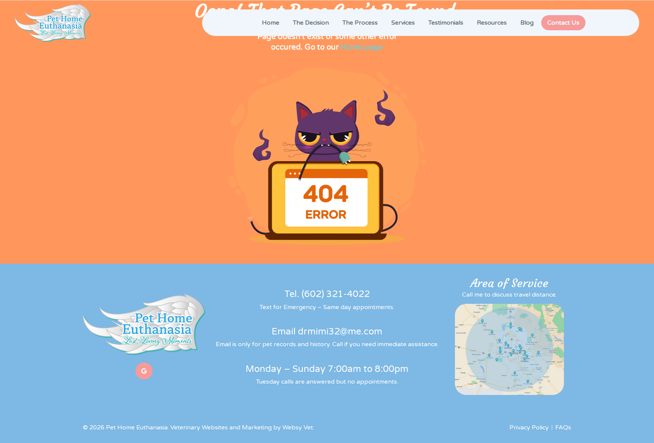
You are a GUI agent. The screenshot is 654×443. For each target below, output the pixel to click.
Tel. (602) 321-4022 (327, 294)
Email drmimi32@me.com (327, 331)
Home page (362, 47)
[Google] (144, 370)
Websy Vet (297, 427)
